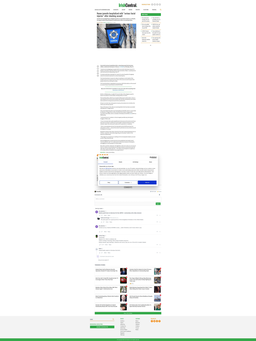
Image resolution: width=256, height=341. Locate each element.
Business (138, 322)
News (137, 321)
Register (122, 333)
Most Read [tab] (145, 15)
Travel (137, 328)
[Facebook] (152, 4)
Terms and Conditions (125, 331)
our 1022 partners (107, 168)
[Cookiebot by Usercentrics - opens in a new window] (151, 158)
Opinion (137, 324)
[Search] (160, 10)
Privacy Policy (123, 329)
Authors (122, 321)
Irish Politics (111, 152)
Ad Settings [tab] (135, 162)
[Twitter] (155, 4)
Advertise (122, 328)
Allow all (147, 182)
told (130, 113)
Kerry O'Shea (100, 22)
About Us (122, 324)
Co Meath (121, 66)
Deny (109, 182)
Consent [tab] (106, 162)
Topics (121, 322)
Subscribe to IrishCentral (118, 90)
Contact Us (123, 326)
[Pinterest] (160, 4)
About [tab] (150, 162)
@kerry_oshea (106, 22)
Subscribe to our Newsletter (102, 327)
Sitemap (122, 334)
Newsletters (146, 4)
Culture (137, 326)
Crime (107, 152)
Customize (127, 182)
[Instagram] (157, 4)
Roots (137, 329)
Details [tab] (120, 162)
